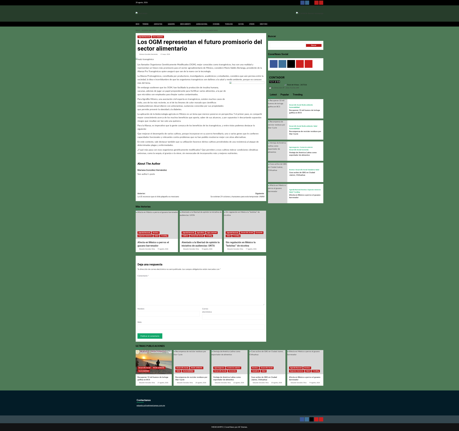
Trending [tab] (297, 94)
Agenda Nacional (144, 37)
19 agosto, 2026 (163, 249)
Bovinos (155, 232)
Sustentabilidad (294, 107)
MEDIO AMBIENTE (185, 24)
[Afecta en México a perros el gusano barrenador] (157, 225)
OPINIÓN (251, 24)
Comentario (143, 276)
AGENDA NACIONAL (201, 24)
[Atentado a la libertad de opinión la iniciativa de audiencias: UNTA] (201, 225)
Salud (156, 236)
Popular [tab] (284, 94)
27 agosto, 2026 (163, 383)
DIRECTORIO (263, 24)
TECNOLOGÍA (229, 24)
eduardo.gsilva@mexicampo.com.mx (151, 405)
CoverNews (229, 427)
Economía (259, 232)
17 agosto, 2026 (251, 249)
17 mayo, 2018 (165, 54)
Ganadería (311, 170)
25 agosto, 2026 (200, 383)
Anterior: (158, 195)
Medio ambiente (307, 105)
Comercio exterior (306, 147)
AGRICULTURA (158, 24)
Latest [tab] (273, 94)
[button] (321, 24)
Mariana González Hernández (148, 54)
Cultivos (185, 236)
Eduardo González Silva (147, 249)
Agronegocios (294, 147)
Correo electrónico (207, 310)
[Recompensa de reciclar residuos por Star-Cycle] (277, 125)
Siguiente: (237, 195)
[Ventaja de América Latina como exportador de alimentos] (277, 147)
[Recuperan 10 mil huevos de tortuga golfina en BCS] (277, 103)
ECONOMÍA (216, 24)
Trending (164, 236)
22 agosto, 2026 (238, 383)
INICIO (137, 24)
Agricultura (200, 232)
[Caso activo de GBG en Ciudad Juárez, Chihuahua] (277, 167)
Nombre (140, 309)
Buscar (272, 36)
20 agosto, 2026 (276, 383)
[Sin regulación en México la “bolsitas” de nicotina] (245, 225)
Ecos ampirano (158, 37)
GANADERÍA (171, 24)
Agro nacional (212, 232)
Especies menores (145, 236)
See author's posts (146, 174)
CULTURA (241, 24)
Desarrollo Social (197, 236)
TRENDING (145, 24)
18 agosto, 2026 (207, 249)
